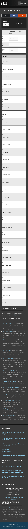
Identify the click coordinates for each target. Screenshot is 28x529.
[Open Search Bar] (19, 3)
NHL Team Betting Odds (9, 415)
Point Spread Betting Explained (12, 466)
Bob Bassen (5, 77)
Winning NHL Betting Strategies (12, 400)
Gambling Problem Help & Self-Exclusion (14, 498)
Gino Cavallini (6, 174)
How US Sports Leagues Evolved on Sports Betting (13, 477)
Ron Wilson (5, 152)
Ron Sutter (5, 122)
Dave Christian (6, 92)
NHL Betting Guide (8, 323)
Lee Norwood (6, 197)
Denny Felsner (6, 280)
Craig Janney (6, 220)
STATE (6, 21)
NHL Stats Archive (16, 315)
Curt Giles (5, 250)
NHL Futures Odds (8, 358)
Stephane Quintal (7, 212)
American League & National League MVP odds (13, 438)
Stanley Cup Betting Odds (10, 394)
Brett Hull (4, 114)
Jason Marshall (6, 287)
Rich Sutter (5, 99)
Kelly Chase (5, 190)
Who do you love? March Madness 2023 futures (13, 444)
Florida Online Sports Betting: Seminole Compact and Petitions (12, 471)
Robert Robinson (7, 227)
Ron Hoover (5, 303)
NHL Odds (6, 340)
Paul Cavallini (6, 144)
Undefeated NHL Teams (9, 381)
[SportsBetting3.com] (4, 3)
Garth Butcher (6, 129)
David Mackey (6, 235)
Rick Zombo (5, 159)
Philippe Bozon (6, 257)
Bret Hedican (5, 272)
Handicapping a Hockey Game (11, 409)
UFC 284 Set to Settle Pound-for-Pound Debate (13, 450)
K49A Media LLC (6, 507)
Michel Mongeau (6, 205)
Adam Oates (5, 167)
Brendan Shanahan (7, 69)
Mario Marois (6, 242)
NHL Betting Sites (8, 331)
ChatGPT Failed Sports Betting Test (13, 455)
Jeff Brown (5, 61)
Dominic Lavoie (6, 265)
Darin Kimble (5, 182)
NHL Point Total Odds (9, 371)
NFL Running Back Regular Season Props (13, 433)
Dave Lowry (5, 107)
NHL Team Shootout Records (11, 387)
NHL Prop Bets (7, 350)
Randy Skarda (6, 295)
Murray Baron (6, 137)
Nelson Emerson (6, 84)
